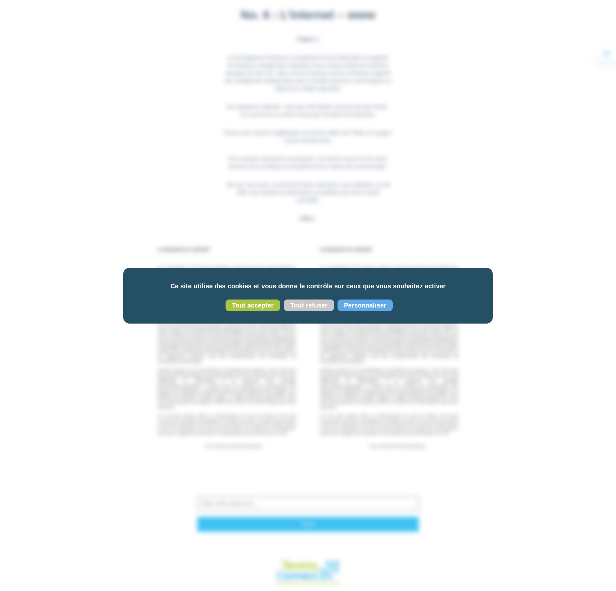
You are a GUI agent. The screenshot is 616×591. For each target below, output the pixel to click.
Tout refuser (309, 305)
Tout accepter (253, 305)
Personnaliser (365, 305)
